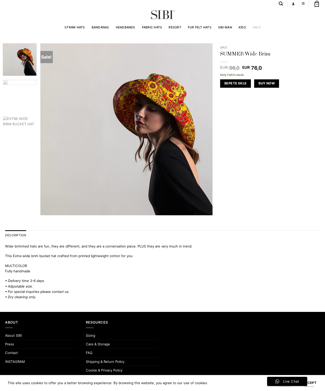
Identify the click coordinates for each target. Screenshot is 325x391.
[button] (281, 3)
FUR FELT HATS (200, 27)
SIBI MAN (225, 27)
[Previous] (50, 129)
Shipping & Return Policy (105, 362)
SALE (257, 27)
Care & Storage (98, 344)
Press (9, 344)
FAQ (89, 353)
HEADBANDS (125, 27)
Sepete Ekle (235, 83)
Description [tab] (15, 235)
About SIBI (13, 335)
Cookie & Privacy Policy (104, 370)
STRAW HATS (74, 27)
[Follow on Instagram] (303, 3)
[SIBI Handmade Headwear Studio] (162, 15)
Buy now (266, 83)
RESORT (175, 27)
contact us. (61, 292)
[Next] (202, 129)
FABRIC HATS (152, 27)
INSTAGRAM (15, 362)
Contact (11, 353)
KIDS (242, 27)
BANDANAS (100, 27)
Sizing (90, 335)
